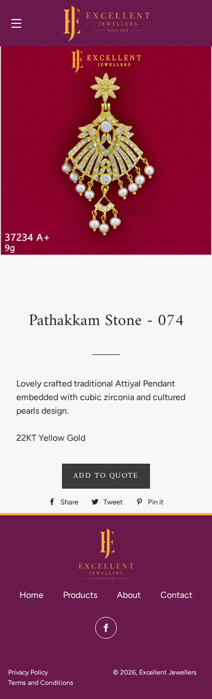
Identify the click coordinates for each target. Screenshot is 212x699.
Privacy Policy (28, 672)
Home (31, 595)
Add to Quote (106, 476)
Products (80, 595)
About (129, 595)
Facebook (106, 628)
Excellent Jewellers (168, 672)
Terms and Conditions (40, 682)
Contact (176, 595)
